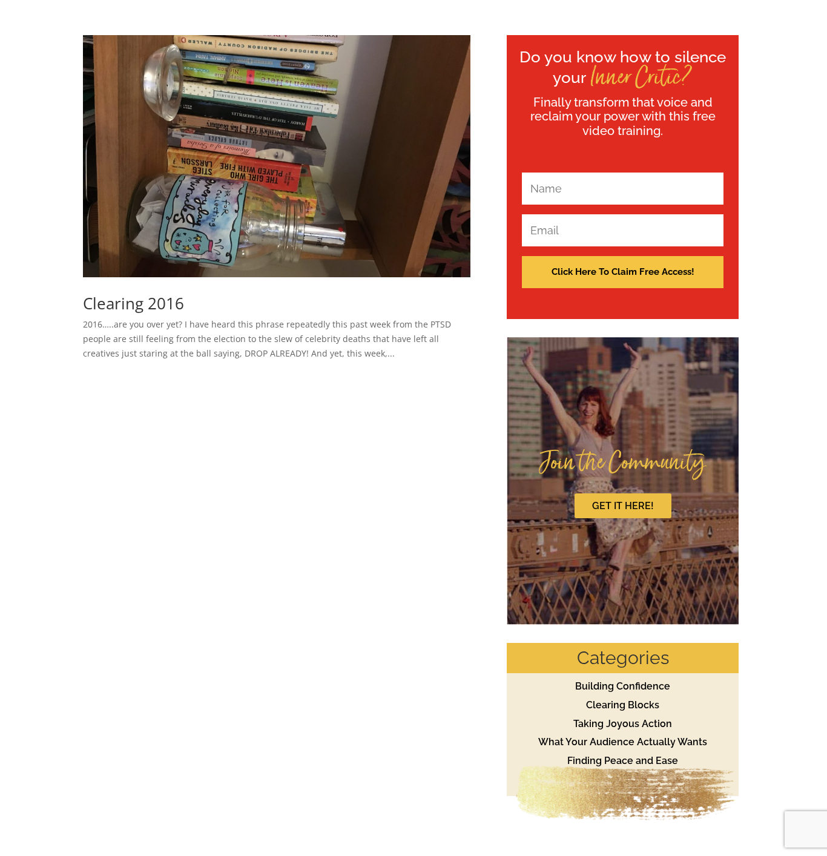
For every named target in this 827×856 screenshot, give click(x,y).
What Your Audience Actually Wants (622, 742)
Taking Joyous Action (622, 723)
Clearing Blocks (622, 705)
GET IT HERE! (623, 506)
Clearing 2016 (133, 303)
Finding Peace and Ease (622, 760)
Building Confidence (622, 686)
